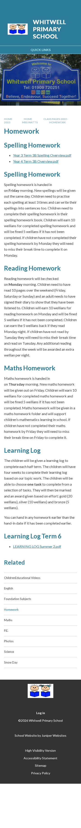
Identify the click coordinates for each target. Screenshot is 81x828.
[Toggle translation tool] (48, 6)
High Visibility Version (40, 750)
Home (8, 118)
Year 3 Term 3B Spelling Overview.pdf (42, 155)
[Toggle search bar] (60, 6)
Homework (57, 122)
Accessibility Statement (40, 758)
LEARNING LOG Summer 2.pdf (37, 546)
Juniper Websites (54, 735)
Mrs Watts (30, 122)
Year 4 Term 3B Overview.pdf (35, 161)
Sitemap (40, 765)
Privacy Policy (40, 773)
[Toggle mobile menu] (71, 6)
